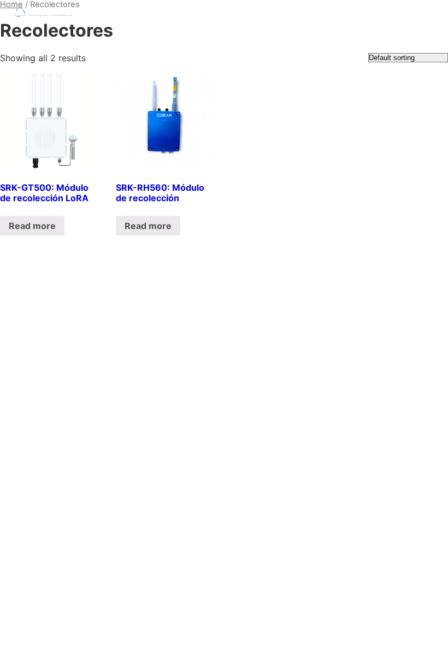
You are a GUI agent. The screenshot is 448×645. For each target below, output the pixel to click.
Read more (32, 225)
